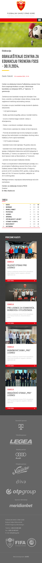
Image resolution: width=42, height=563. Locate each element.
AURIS (27, 556)
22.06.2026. (10, 365)
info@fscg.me (14, 533)
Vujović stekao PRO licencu (17, 266)
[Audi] (21, 456)
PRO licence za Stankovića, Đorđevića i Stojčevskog (20, 309)
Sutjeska (9, 226)
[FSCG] (10, 543)
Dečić (8, 204)
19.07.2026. (10, 323)
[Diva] (21, 482)
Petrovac (9, 212)
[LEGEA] (21, 441)
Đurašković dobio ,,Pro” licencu (18, 351)
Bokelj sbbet (11, 209)
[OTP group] (21, 491)
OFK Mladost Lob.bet (13, 219)
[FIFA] (20, 543)
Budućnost (10, 224)
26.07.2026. (10, 280)
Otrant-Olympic (12, 221)
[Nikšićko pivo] (21, 470)
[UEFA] (31, 543)
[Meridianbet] (21, 506)
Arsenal (9, 217)
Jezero (8, 214)
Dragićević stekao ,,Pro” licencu (19, 394)
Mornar (9, 207)
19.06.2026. (10, 408)
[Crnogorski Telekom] (21, 427)
